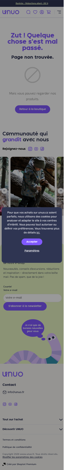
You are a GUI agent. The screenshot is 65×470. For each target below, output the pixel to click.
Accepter (32, 242)
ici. (38, 232)
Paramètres (31, 251)
